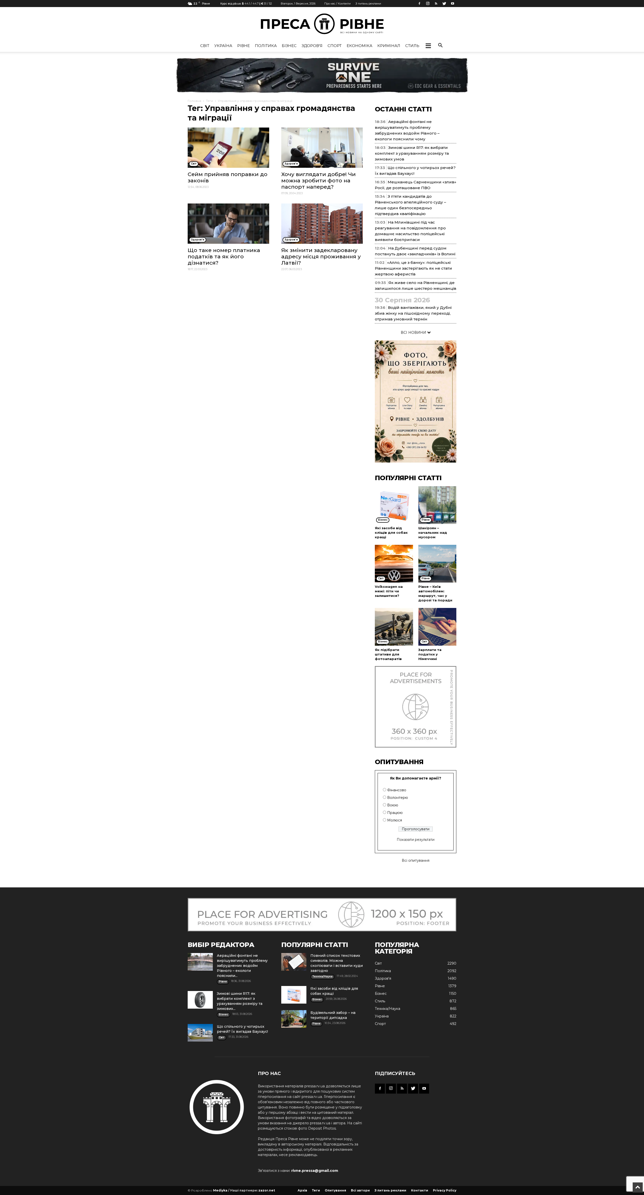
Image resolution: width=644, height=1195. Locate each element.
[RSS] (436, 3)
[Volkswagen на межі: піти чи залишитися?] (394, 564)
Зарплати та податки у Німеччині (429, 654)
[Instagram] (427, 3)
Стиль (412, 45)
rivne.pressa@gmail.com (314, 1170)
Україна (223, 45)
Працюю (395, 812)
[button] (428, 46)
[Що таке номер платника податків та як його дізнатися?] (228, 223)
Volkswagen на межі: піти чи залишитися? (389, 591)
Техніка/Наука (387, 1008)
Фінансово (396, 790)
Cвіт (204, 45)
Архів (302, 1190)
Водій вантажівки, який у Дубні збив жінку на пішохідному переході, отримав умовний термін (413, 313)
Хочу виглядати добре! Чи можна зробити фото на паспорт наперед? (318, 180)
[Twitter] (444, 3)
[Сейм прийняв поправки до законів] (228, 148)
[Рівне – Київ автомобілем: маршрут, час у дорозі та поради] (437, 564)
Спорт (335, 45)
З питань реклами (368, 3)
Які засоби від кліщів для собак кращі (391, 532)
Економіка (359, 45)
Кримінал (388, 45)
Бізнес (289, 45)
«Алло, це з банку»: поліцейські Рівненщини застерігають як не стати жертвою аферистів (413, 268)
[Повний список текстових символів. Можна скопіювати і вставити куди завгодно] (293, 962)
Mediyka (220, 1190)
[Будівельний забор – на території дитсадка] (293, 1019)
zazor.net (266, 1190)
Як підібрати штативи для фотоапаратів (388, 654)
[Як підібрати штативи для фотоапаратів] (394, 627)
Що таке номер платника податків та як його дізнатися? (224, 256)
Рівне (243, 45)
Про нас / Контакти (337, 3)
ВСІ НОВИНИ (414, 332)
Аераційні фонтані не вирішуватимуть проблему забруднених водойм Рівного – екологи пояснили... (242, 965)
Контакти (419, 1190)
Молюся (394, 820)
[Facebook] (419, 3)
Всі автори (360, 1190)
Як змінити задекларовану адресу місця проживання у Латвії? (321, 256)
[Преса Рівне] (322, 23)
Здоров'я (312, 45)
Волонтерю (397, 797)
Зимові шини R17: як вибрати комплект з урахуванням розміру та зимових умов (412, 153)
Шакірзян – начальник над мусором (432, 532)
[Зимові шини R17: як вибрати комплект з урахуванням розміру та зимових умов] (200, 1000)
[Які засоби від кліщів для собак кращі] (394, 505)
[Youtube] (452, 3)
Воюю (392, 805)
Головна (194, 101)
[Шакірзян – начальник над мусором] (437, 505)
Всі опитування (415, 860)
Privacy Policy (444, 1190)
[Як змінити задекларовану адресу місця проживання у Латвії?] (322, 223)
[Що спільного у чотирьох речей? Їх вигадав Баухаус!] (200, 1033)
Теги (209, 101)
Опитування (335, 1190)
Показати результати (415, 839)
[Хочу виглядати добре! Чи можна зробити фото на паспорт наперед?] (322, 148)
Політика (266, 45)
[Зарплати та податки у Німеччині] (437, 627)
